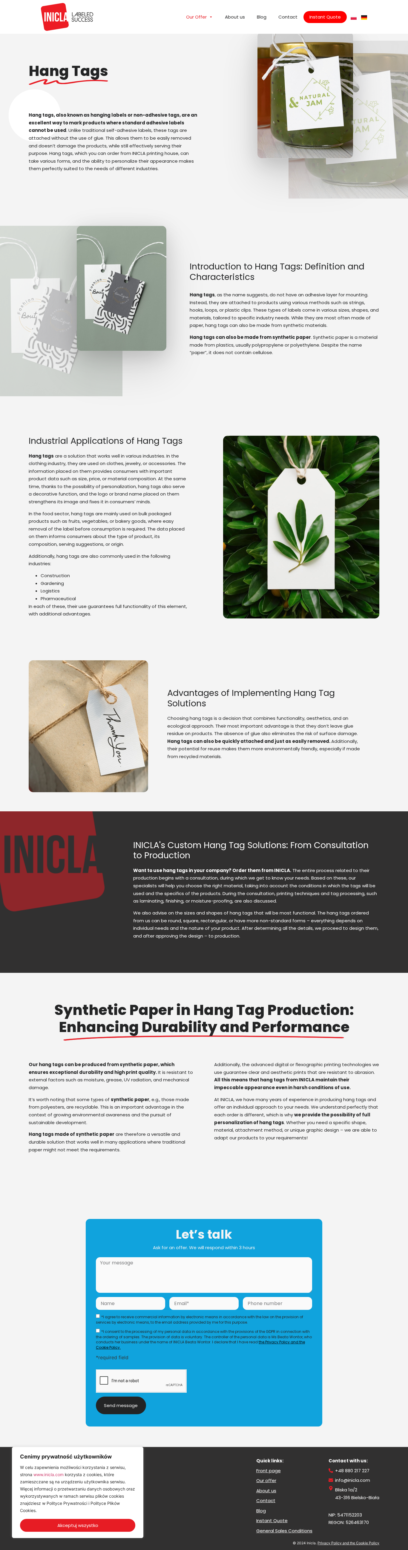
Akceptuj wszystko (77, 1525)
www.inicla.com (48, 1474)
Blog (261, 17)
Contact (287, 17)
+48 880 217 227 (352, 1470)
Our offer (266, 1480)
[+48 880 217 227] (331, 1470)
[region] (77, 1492)
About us (235, 17)
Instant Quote (325, 17)
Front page (268, 1470)
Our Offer (196, 17)
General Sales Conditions (284, 1531)
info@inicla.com (352, 1480)
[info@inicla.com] (331, 1480)
